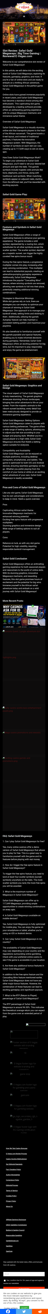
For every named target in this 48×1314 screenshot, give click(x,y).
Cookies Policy (11, 1196)
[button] (24, 16)
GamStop (9, 1246)
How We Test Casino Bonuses (16, 1148)
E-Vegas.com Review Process (16, 1154)
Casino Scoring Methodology (16, 1159)
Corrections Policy (12, 1180)
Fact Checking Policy (13, 1169)
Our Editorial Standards (14, 1164)
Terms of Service (12, 1191)
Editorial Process (12, 1185)
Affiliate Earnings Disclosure (16, 1220)
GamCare (9, 1251)
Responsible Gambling (14, 1235)
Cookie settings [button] (11, 1308)
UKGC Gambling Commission (16, 1225)
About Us (9, 1206)
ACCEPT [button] (24, 1308)
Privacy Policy (11, 1201)
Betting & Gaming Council (15, 1230)
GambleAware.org (12, 1241)
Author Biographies (13, 1175)
